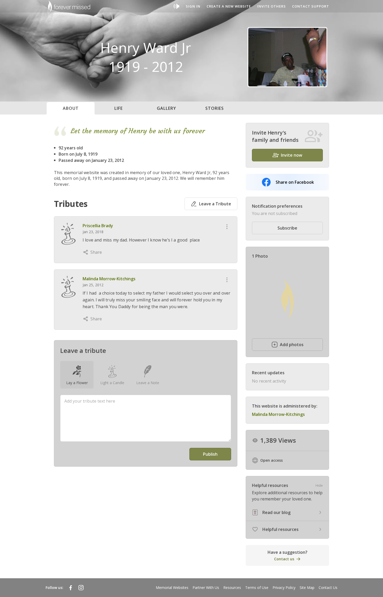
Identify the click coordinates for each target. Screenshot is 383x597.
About (71, 108)
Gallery (166, 108)
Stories (214, 108)
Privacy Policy (284, 587)
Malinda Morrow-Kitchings (109, 279)
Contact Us (328, 587)
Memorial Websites (172, 587)
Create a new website (229, 6)
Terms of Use (256, 587)
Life (118, 108)
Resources (232, 587)
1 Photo (260, 256)
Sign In (193, 6)
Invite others (271, 6)
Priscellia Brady (98, 225)
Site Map (307, 587)
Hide (319, 485)
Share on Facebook (295, 182)
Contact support (310, 6)
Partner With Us (206, 587)
